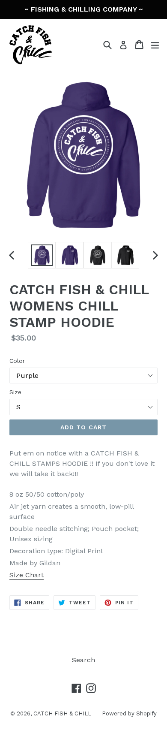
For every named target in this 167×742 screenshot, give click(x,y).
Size (15, 392)
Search (83, 660)
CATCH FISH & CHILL (62, 713)
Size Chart (26, 575)
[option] (42, 255)
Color (17, 360)
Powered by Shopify (129, 713)
